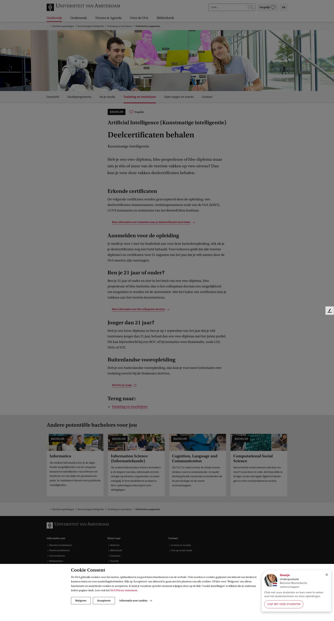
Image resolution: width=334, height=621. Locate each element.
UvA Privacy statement (123, 590)
